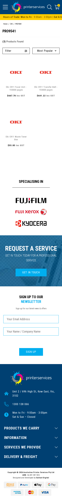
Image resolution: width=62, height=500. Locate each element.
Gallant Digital (42, 478)
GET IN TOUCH (31, 272)
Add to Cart (16, 103)
